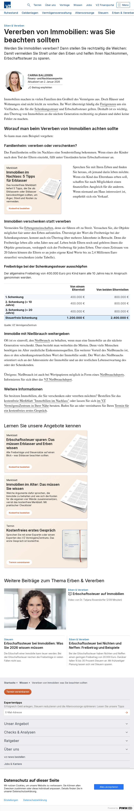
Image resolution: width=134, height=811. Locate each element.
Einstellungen (11, 800)
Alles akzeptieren (109, 786)
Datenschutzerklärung (35, 800)
